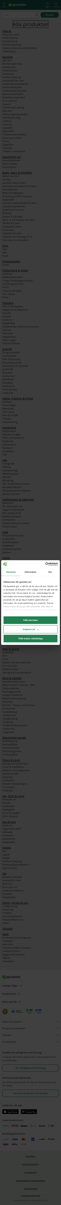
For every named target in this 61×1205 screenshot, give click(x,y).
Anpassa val (29, 629)
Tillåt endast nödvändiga (30, 638)
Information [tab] (30, 572)
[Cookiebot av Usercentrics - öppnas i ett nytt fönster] (45, 564)
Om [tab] (50, 572)
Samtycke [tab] (11, 572)
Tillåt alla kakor (30, 620)
